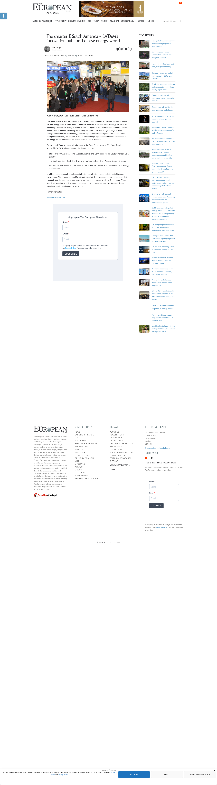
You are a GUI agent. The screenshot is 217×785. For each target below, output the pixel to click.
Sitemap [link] (114, 461)
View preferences (200, 774)
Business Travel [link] (127, 21)
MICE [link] (77, 461)
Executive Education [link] (77, 21)
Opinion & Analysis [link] (84, 458)
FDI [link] (51, 21)
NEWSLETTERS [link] (117, 435)
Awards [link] (141, 21)
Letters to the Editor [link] (122, 443)
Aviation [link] (104, 21)
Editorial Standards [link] (120, 458)
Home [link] (80, 56)
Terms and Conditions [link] (121, 452)
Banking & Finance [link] (41, 21)
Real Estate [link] (114, 21)
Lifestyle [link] (80, 464)
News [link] (77, 432)
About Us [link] (114, 432)
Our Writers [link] (116, 438)
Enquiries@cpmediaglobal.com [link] (157, 448)
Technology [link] (93, 21)
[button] (214, 770)
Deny (167, 774)
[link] (3, 16)
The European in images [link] (87, 478)
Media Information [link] (120, 465)
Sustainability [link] (61, 21)
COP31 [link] (113, 470)
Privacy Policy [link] (63, 775)
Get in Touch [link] (116, 441)
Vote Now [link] (80, 473)
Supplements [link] (82, 476)
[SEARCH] (182, 21)
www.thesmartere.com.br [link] (57, 197)
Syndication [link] (116, 446)
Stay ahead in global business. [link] (160, 463)
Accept (134, 774)
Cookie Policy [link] (117, 449)
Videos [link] (151, 21)
